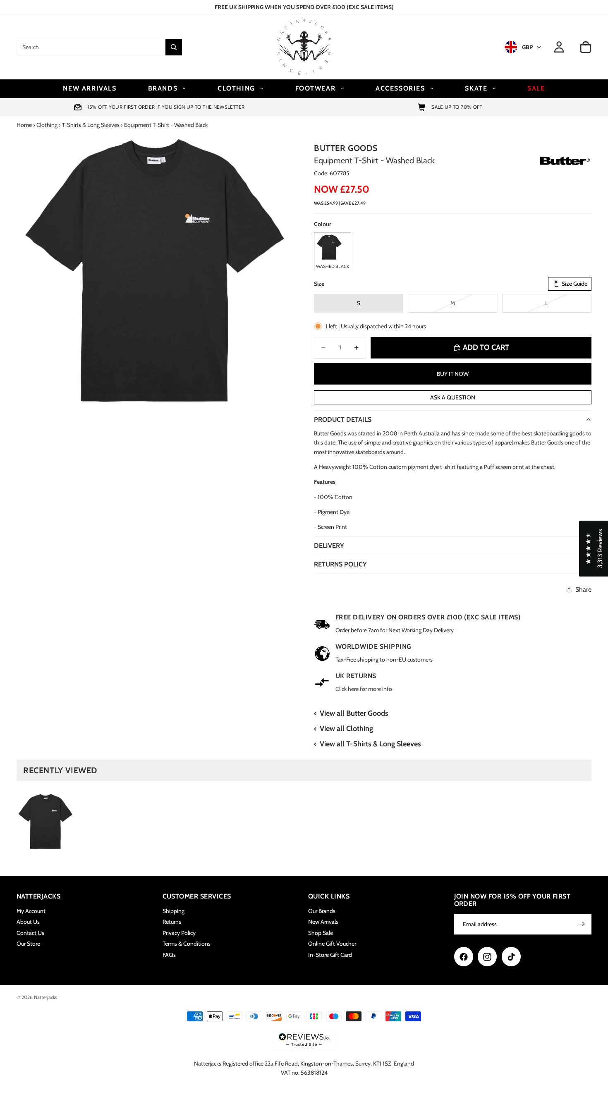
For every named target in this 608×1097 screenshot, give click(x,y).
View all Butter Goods (354, 713)
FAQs (169, 954)
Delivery (329, 546)
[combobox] (91, 47)
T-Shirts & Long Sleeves (91, 125)
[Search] (173, 47)
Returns (172, 921)
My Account (31, 911)
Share (583, 589)
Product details (342, 419)
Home (24, 125)
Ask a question (452, 397)
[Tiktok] (511, 956)
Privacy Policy (179, 932)
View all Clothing (346, 728)
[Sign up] (581, 924)
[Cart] (586, 47)
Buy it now (453, 374)
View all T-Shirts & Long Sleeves (370, 743)
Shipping (173, 911)
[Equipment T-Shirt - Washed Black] (45, 822)
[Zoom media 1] (155, 272)
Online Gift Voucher (332, 943)
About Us (28, 921)
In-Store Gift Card (330, 954)
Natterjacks (45, 997)
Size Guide (573, 283)
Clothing (46, 125)
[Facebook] (463, 956)
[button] (593, 548)
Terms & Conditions (187, 943)
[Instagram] (487, 956)
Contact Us (30, 932)
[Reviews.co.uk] (304, 1040)
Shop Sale (320, 932)
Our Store (28, 943)
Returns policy (340, 564)
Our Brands (321, 911)
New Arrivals (323, 921)
